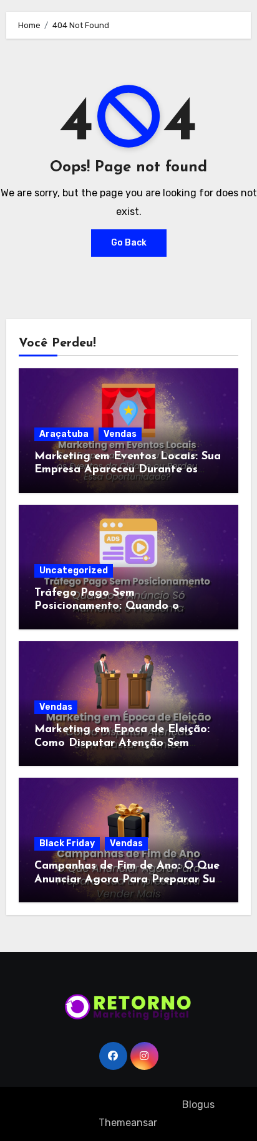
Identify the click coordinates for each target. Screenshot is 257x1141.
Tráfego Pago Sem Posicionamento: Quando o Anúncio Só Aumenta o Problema (122, 607)
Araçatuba (64, 434)
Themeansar (128, 1123)
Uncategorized (73, 570)
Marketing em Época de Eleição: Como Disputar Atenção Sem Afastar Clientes (122, 743)
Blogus (198, 1104)
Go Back (129, 242)
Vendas (120, 434)
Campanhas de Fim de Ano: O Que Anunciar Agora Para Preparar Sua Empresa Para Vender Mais (128, 880)
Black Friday (67, 843)
